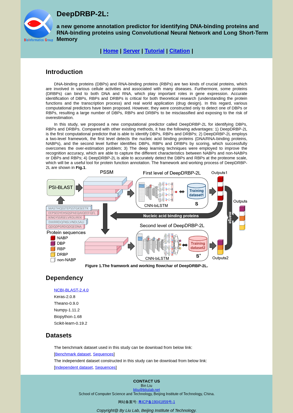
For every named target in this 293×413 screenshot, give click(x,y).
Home (110, 51)
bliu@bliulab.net (146, 390)
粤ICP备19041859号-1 (156, 402)
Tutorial (155, 51)
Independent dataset (74, 367)
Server (131, 51)
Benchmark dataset (73, 354)
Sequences (103, 354)
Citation (179, 51)
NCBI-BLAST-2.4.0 (71, 290)
